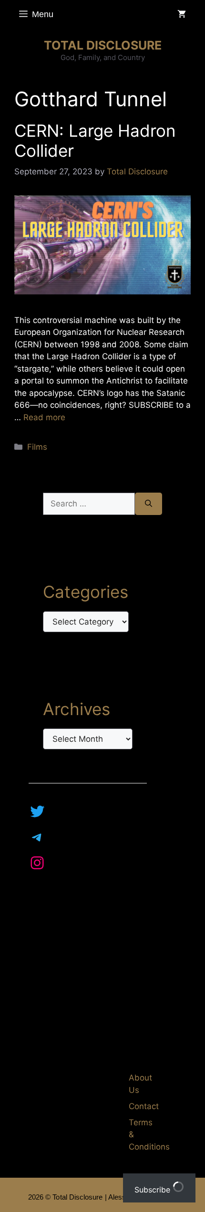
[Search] (148, 504)
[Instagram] (37, 862)
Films (37, 447)
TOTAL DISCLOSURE (103, 45)
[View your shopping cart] (181, 14)
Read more (44, 417)
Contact (144, 1106)
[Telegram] (37, 837)
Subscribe (153, 1189)
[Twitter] (37, 811)
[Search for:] (89, 504)
